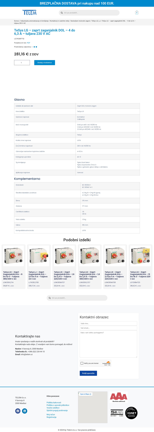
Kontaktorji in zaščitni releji (59, 21)
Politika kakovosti (54, 402)
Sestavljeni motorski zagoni (80, 21)
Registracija (51, 417)
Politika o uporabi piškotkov (58, 405)
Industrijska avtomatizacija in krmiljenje (35, 21)
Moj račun (51, 414)
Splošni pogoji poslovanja (57, 410)
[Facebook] (17, 411)
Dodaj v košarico (45, 62)
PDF (28, 43)
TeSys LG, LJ (96, 21)
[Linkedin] (24, 411)
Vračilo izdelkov (53, 408)
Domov (16, 21)
